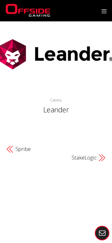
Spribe (23, 149)
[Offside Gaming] (28, 13)
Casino (56, 100)
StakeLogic (84, 158)
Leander (56, 109)
